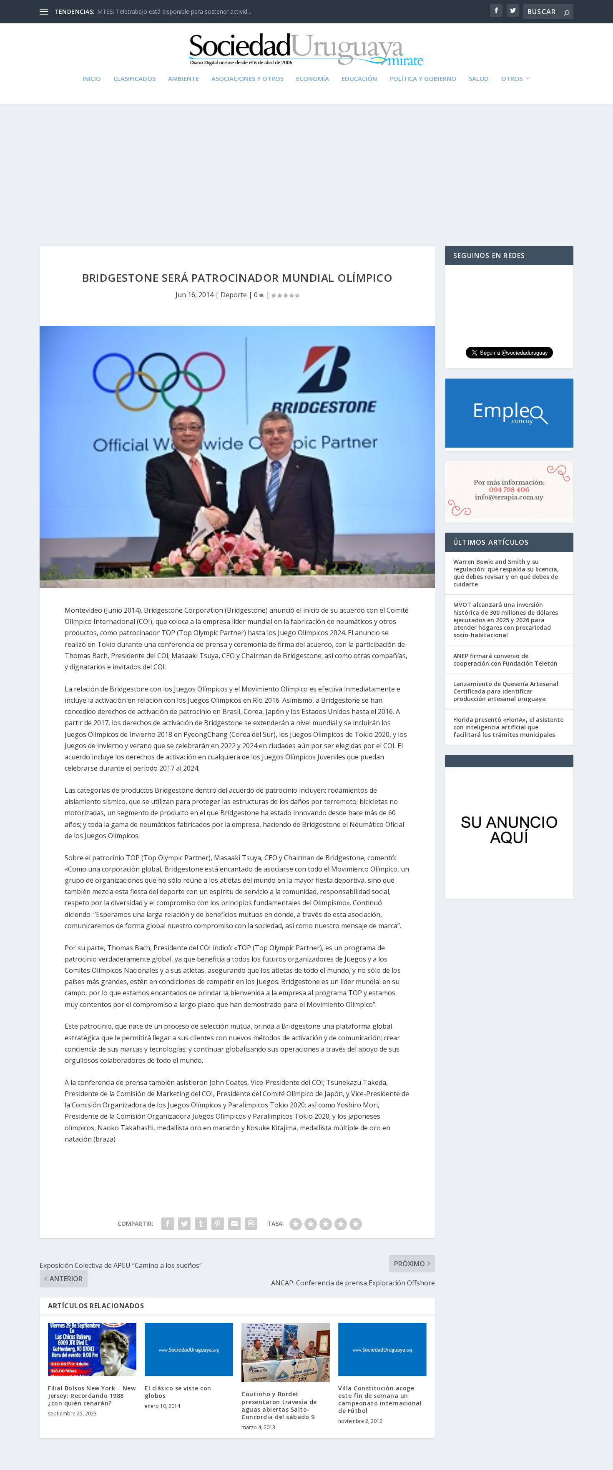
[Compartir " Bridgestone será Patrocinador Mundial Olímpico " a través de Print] (251, 1223)
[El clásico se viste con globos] (189, 1349)
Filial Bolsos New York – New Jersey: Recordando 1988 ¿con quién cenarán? (92, 1395)
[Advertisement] (306, 166)
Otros (512, 79)
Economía (312, 79)
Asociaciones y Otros (247, 79)
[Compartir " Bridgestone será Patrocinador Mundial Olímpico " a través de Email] (234, 1223)
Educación (359, 79)
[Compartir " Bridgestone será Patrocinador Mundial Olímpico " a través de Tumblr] (201, 1223)
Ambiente (183, 79)
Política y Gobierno (422, 79)
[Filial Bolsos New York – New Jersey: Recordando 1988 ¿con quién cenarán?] (92, 1349)
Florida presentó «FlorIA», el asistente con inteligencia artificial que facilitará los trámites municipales (508, 727)
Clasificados (134, 79)
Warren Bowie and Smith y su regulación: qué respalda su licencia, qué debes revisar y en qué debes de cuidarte (506, 573)
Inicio (92, 79)
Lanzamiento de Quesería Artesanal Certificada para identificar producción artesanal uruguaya (505, 691)
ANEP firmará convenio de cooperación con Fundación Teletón (505, 659)
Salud (479, 79)
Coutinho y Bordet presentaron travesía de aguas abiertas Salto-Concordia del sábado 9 (279, 1405)
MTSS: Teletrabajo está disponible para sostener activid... (174, 11)
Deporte (234, 294)
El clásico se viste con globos (178, 1392)
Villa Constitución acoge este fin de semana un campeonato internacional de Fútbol (380, 1399)
